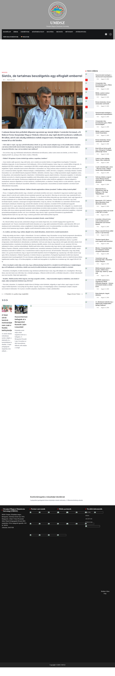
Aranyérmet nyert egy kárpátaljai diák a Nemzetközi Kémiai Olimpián (104, 259)
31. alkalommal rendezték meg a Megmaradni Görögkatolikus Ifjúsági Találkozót (104, 303)
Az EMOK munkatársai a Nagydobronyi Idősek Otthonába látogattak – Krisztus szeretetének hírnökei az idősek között (104, 283)
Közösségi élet (38, 31)
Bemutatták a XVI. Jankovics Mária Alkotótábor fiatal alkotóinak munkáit (104, 202)
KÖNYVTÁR (88, 522)
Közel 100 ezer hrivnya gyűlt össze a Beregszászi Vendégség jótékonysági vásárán (103, 150)
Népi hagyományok (10, 37)
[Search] (110, 34)
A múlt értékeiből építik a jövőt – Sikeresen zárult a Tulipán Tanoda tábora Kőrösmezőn (104, 168)
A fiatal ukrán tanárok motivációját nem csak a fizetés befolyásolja (7, 322)
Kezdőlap (7, 31)
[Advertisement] (57, 53)
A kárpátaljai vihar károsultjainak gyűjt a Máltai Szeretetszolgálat (104, 84)
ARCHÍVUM (88, 519)
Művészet (69, 31)
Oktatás (59, 31)
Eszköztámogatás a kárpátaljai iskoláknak (47, 497)
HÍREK (87, 515)
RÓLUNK (88, 512)
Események (25, 31)
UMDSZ (57, 23)
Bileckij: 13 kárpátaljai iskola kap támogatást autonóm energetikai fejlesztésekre (104, 249)
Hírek (15, 31)
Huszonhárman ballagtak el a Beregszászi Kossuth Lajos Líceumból (21, 322)
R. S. (4, 79)
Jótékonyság (81, 31)
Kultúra (50, 31)
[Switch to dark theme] (106, 34)
